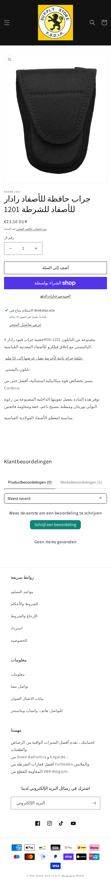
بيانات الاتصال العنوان (27, 698)
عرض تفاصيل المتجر (25, 324)
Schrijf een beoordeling (55, 524)
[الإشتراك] (94, 803)
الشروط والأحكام (24, 603)
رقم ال (9, 237)
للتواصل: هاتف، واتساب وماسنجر (37, 710)
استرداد (17, 628)
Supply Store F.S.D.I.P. (48, 875)
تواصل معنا (19, 686)
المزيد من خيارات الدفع (55, 296)
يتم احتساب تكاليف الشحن (31, 229)
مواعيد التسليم (22, 591)
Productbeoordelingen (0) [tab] (30, 482)
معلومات (18, 674)
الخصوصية (19, 640)
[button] (7, 23)
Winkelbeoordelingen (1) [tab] (81, 482)
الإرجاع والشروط (24, 615)
